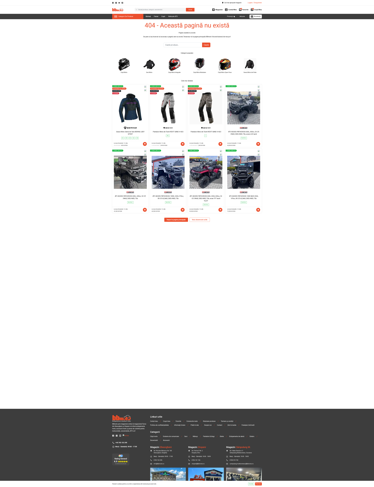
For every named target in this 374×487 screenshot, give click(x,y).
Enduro (252, 436)
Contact (219, 425)
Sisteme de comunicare (171, 436)
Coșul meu (166, 421)
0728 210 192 (234, 460)
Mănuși (195, 436)
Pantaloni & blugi (208, 436)
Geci (185, 436)
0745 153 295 (158, 460)
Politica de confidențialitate (159, 425)
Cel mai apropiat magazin (232, 3)
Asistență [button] (257, 16)
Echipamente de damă (236, 436)
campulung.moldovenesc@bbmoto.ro (242, 464)
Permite (258, 484)
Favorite (178, 421)
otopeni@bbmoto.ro (198, 464)
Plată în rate (195, 425)
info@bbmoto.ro (159, 464)
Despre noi (208, 425)
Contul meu (154, 421)
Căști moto (154, 436)
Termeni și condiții (227, 421)
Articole (242, 16)
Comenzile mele (192, 421)
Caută (190, 9)
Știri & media (232, 425)
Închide (251, 484)
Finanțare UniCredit (248, 425)
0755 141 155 (196, 460)
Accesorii (166, 440)
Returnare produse (209, 421)
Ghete (222, 436)
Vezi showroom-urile (199, 220)
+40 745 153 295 (121, 443)
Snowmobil (154, 440)
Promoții (230, 16)
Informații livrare (179, 425)
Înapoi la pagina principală (176, 220)
